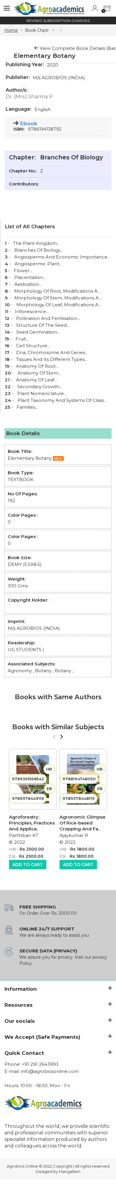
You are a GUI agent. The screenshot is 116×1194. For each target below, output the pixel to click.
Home (11, 30)
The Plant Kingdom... (36, 243)
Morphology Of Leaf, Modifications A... (58, 304)
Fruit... (22, 339)
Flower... (23, 270)
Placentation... (30, 277)
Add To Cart (27, 864)
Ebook (28, 123)
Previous (54, 736)
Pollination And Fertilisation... (48, 318)
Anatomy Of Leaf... (36, 380)
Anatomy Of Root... (37, 366)
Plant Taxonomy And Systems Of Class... (62, 400)
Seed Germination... (38, 332)
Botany (43, 670)
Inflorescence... (32, 311)
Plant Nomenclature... (42, 393)
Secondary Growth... (39, 386)
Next (61, 736)
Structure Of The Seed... (42, 325)
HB (12, 849)
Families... (27, 407)
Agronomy (20, 670)
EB (12, 856)
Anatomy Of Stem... (39, 373)
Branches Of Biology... (38, 250)
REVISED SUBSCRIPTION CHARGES (58, 20)
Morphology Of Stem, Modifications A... (58, 298)
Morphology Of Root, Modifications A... (57, 291)
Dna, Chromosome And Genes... (52, 352)
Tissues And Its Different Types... (51, 359)
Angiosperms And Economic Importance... (62, 257)
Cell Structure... (33, 345)
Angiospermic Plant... (38, 264)
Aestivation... (28, 284)
